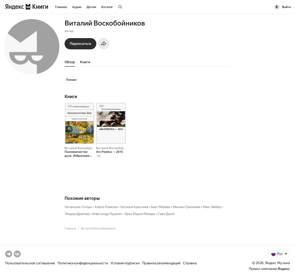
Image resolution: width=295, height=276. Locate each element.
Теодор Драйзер (77, 214)
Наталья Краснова (134, 207)
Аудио (76, 7)
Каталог (107, 7)
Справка (190, 263)
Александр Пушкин (107, 214)
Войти (286, 7)
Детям (91, 7)
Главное (61, 7)
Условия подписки (125, 263)
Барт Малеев (160, 207)
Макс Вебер (212, 207)
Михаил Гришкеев (186, 207)
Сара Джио (166, 214)
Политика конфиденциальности (83, 263)
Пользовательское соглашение (30, 263)
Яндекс (284, 269)
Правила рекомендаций (161, 263)
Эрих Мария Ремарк (139, 214)
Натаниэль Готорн (78, 207)
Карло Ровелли (106, 207)
